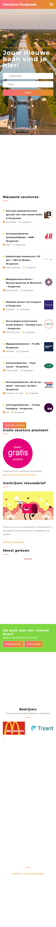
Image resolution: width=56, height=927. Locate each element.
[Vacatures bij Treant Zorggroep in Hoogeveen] (14, 728)
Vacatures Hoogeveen (20, 4)
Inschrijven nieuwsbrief (13, 542)
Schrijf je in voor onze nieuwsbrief (28, 873)
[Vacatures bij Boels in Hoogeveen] (42, 728)
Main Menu (51, 4)
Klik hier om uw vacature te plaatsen (19, 475)
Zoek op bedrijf (34, 644)
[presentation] (3, 736)
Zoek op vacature (13, 644)
